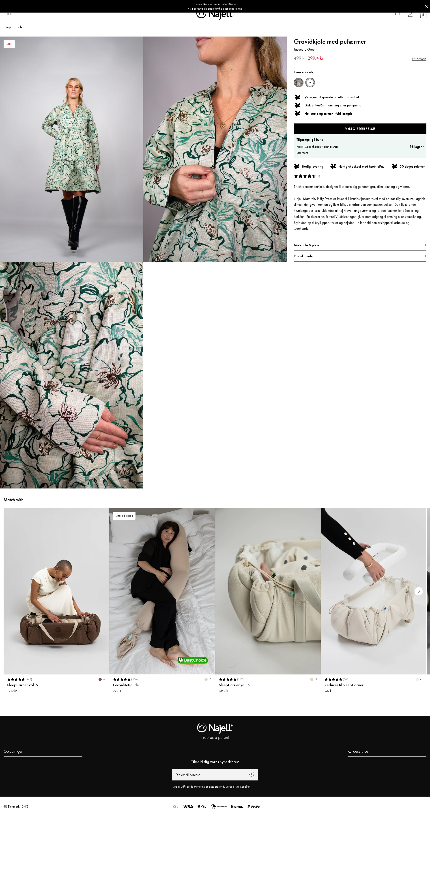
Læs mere (302, 153)
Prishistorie (419, 58)
